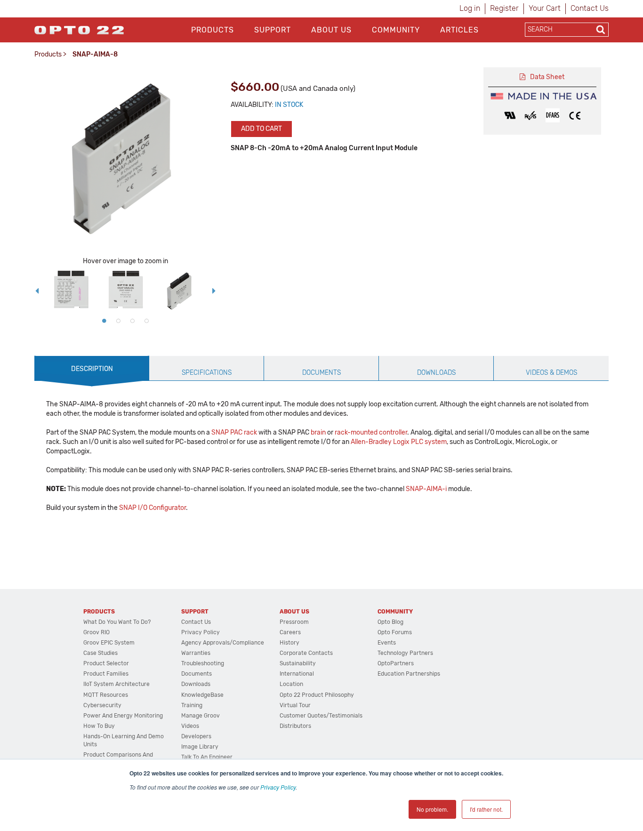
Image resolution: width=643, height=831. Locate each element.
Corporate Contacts (306, 653)
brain (318, 432)
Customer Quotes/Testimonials (321, 715)
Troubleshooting (202, 663)
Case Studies (100, 653)
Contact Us (590, 8)
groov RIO (96, 632)
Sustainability (298, 663)
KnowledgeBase (202, 695)
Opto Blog (390, 622)
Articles (459, 29)
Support (272, 29)
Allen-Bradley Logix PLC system (399, 442)
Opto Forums (395, 632)
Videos (190, 726)
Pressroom (294, 622)
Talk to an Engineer (207, 757)
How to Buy (99, 726)
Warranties (195, 653)
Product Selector (106, 663)
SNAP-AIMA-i (426, 489)
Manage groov (200, 715)
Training (191, 705)
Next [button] (214, 291)
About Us (331, 29)
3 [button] (132, 320)
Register (504, 8)
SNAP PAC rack (234, 432)
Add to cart (261, 129)
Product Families (106, 673)
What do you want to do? (117, 622)
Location (291, 684)
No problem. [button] (432, 809)
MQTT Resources (105, 695)
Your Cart (545, 8)
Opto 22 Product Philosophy (317, 695)
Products (212, 29)
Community (396, 29)
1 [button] (104, 320)
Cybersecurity (102, 705)
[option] (71, 291)
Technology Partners (405, 653)
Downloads (195, 684)
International (297, 673)
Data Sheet (547, 77)
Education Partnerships (409, 673)
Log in (469, 8)
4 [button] (146, 320)
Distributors (295, 726)
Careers (290, 632)
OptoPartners (396, 663)
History (289, 642)
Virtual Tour (295, 705)
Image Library (199, 746)
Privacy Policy (278, 787)
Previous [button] (36, 291)
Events (387, 642)
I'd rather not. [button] (486, 809)
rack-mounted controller (371, 432)
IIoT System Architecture (116, 684)
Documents (196, 673)
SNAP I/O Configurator (152, 508)
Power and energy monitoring (123, 715)
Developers (196, 736)
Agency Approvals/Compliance (222, 642)
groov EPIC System (109, 642)
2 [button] (118, 320)
